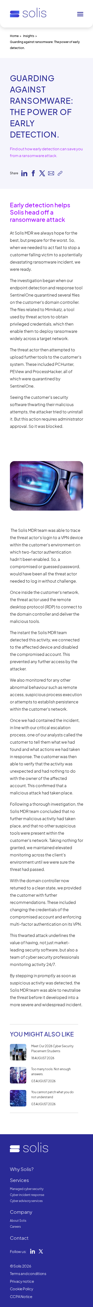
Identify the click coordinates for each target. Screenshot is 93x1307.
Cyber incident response (27, 1195)
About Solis (18, 1220)
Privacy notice (22, 1281)
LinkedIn (32, 1251)
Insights (28, 36)
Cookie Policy (21, 1288)
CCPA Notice (21, 1296)
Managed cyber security (26, 1189)
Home (14, 36)
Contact (19, 1238)
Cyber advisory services (26, 1201)
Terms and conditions (28, 1273)
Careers (15, 1226)
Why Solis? (21, 1169)
